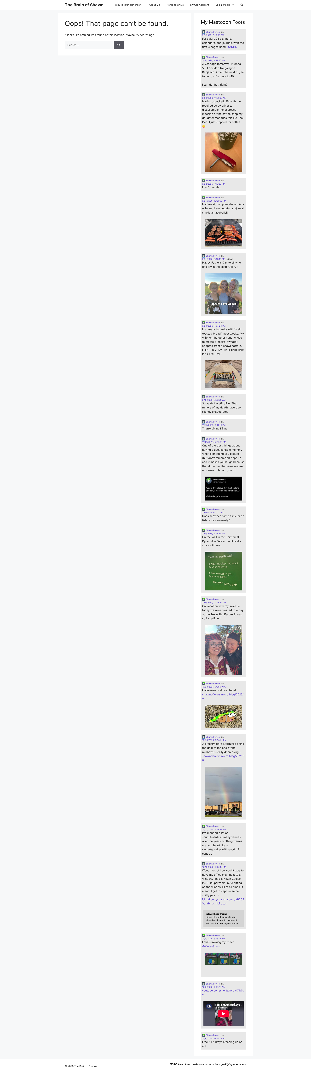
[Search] (119, 45)
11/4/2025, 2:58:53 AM (213, 533)
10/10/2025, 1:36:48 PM (214, 867)
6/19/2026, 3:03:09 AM (213, 400)
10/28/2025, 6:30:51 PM (214, 740)
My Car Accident (199, 4)
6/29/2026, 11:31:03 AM (214, 98)
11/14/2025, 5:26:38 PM (214, 442)
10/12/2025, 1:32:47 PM (214, 829)
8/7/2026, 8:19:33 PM (213, 35)
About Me (154, 4)
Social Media (222, 4)
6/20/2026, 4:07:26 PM (213, 326)
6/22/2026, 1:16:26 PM (213, 184)
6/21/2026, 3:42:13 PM (213, 259)
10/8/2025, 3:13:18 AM (213, 938)
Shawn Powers (212, 32)
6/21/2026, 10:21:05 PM (214, 201)
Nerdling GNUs (175, 4)
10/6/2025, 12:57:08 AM (214, 1038)
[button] (241, 5)
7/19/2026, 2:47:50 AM (213, 60)
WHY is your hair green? (129, 4)
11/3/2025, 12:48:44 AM (214, 602)
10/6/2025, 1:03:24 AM (213, 987)
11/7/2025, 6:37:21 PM (213, 512)
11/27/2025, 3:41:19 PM (213, 425)
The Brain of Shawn (84, 4)
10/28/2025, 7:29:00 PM (214, 687)
